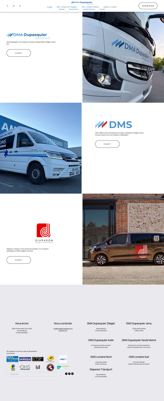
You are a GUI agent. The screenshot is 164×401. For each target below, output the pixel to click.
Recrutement (73, 9)
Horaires (62, 9)
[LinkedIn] (20, 6)
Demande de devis (148, 6)
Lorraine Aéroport (89, 9)
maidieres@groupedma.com (63, 329)
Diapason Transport (110, 7)
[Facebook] (7, 6)
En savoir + (18, 53)
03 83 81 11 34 (63, 331)
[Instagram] (14, 6)
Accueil (49, 7)
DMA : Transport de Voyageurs (67, 7)
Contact (102, 9)
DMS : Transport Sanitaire (90, 7)
